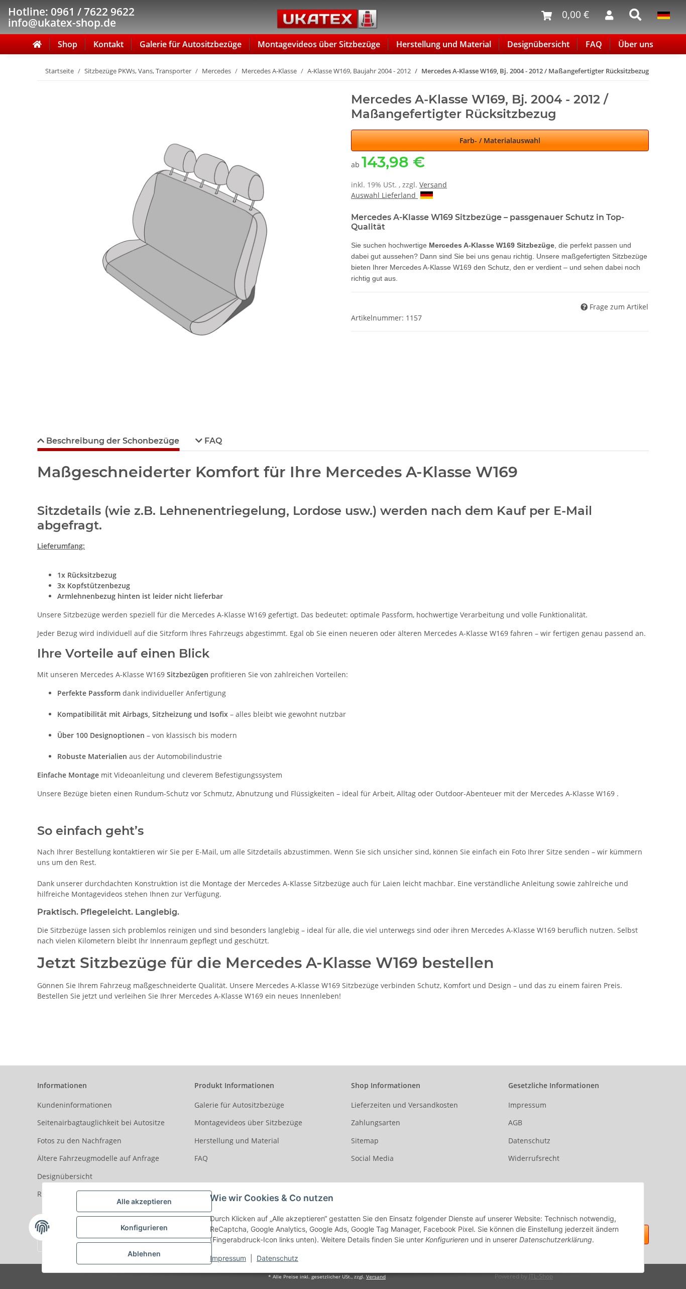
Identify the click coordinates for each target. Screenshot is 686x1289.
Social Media (372, 1158)
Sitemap (365, 1140)
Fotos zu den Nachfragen (79, 1140)
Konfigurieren (144, 1227)
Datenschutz (277, 1258)
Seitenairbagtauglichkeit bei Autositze (101, 1122)
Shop (67, 44)
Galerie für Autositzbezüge (191, 44)
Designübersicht (538, 44)
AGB (515, 1122)
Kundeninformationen (74, 1105)
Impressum (228, 1258)
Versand (433, 184)
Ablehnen (144, 1253)
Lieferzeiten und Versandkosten (404, 1105)
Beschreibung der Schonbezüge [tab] (111, 441)
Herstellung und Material (443, 44)
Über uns (635, 44)
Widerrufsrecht (533, 1158)
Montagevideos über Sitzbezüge (319, 44)
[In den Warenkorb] (45, 86)
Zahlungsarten (375, 1122)
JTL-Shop (541, 1276)
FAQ (594, 44)
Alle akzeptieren (144, 1201)
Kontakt (108, 44)
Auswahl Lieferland (384, 195)
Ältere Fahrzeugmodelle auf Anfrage (98, 1158)
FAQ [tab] (212, 441)
